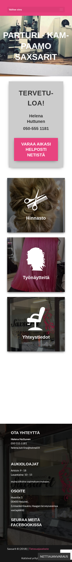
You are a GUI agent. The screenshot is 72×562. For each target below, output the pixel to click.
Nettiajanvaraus (54, 556)
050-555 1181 (36, 128)
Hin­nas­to (36, 218)
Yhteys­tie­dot (36, 337)
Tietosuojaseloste (39, 548)
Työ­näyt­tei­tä (36, 277)
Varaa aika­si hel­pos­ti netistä (36, 149)
